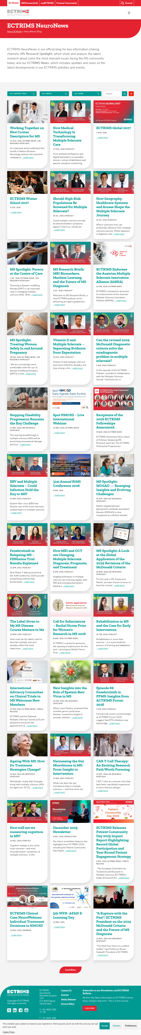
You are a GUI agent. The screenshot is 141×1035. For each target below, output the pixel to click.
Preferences (130, 1026)
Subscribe (90, 1008)
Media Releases (68, 999)
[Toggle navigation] (129, 13)
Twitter (9, 1010)
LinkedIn (15, 1010)
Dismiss (116, 1026)
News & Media (14, 32)
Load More (70, 970)
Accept (104, 1026)
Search (124, 93)
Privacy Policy (67, 1004)
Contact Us (66, 990)
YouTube (27, 1010)
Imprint (65, 995)
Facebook (21, 1010)
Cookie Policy (9, 1032)
